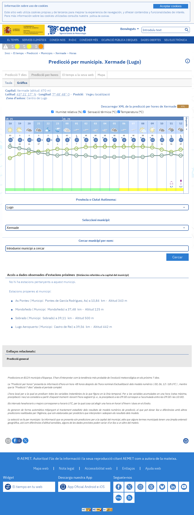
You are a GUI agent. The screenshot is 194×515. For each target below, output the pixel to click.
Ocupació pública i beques (119, 40)
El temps (13, 40)
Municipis (46, 53)
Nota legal (66, 468)
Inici (7, 53)
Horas (72, 53)
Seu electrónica (175, 40)
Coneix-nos (57, 40)
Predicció (32, 53)
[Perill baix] (124, 189)
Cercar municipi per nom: (96, 240)
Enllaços (128, 468)
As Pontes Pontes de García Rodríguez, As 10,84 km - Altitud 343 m (71, 300)
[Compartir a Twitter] (25, 440)
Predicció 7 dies (15, 75)
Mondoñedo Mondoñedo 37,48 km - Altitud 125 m (59, 309)
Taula (8, 83)
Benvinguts (128, 29)
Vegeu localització (98, 94)
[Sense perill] (10, 189)
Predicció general (18, 359)
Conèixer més (89, 40)
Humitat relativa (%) (68, 112)
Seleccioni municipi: (96, 220)
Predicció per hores (44, 75)
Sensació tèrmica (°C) (101, 112)
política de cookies (99, 16)
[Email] (8, 443)
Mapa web (40, 468)
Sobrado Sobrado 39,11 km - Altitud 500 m (54, 318)
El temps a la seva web (78, 75)
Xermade (61, 53)
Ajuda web (153, 468)
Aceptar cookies (170, 6)
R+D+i (72, 40)
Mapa (101, 75)
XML (183, 106)
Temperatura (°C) (132, 112)
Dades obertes (151, 40)
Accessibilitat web (98, 468)
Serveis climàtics (34, 40)
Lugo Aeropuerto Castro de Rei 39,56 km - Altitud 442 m (63, 327)
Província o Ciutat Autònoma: (96, 199)
